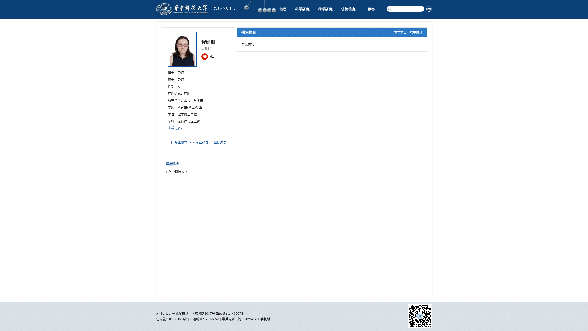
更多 (371, 9)
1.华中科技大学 (177, 172)
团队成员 (220, 142)
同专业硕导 (200, 142)
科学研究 (302, 9)
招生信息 (416, 32)
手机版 (265, 319)
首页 (283, 9)
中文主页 (400, 32)
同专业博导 (179, 142)
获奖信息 (348, 9)
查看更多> (175, 128)
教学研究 (325, 9)
